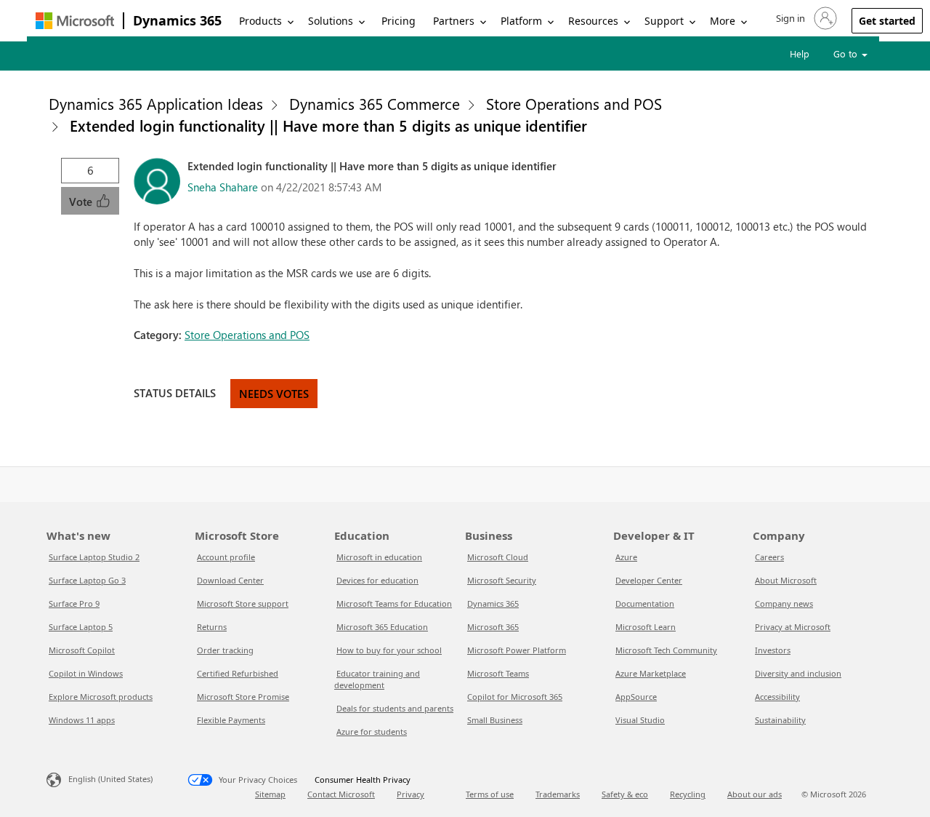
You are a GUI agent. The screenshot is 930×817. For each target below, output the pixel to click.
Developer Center (648, 580)
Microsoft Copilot (82, 650)
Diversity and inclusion (798, 673)
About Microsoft (786, 580)
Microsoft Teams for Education (394, 603)
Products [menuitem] (260, 21)
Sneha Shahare (222, 187)
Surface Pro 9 (74, 603)
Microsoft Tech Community (666, 650)
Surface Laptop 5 (81, 626)
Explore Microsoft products (101, 696)
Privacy (410, 794)
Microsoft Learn (645, 626)
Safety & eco (625, 794)
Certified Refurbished (237, 673)
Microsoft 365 (493, 626)
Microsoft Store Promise (243, 696)
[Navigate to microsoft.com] (75, 20)
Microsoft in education (379, 556)
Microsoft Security (501, 580)
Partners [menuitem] (453, 21)
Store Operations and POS (574, 103)
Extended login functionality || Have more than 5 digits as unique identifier (328, 125)
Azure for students (371, 731)
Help (799, 53)
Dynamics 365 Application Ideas (156, 103)
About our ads (754, 794)
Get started (887, 21)
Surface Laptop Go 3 (87, 580)
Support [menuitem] (664, 21)
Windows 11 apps (82, 719)
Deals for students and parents (394, 708)
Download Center (230, 580)
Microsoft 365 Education (382, 626)
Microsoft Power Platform (516, 650)
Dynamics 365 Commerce (374, 103)
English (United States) (110, 778)
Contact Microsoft (341, 794)
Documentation (644, 603)
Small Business (494, 719)
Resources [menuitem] (593, 21)
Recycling (687, 794)
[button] (805, 18)
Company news (784, 603)
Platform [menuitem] (521, 21)
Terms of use (490, 794)
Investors (772, 650)
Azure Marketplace (650, 673)
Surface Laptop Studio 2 (94, 556)
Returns (212, 626)
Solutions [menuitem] (330, 21)
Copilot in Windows (86, 673)
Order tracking (225, 650)
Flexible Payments (231, 719)
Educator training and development (377, 679)
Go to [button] (846, 53)
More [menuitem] (722, 21)
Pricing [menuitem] (398, 21)
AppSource (636, 696)
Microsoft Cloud (497, 556)
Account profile (226, 556)
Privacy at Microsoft (792, 626)
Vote (82, 201)
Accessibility (777, 696)
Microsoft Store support (242, 603)
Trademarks (557, 794)
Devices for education (377, 580)
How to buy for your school (389, 650)
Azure (626, 556)
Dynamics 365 (177, 20)
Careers (769, 556)
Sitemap (270, 794)
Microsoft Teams (498, 673)
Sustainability (780, 719)
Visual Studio (640, 719)
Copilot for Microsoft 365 (514, 696)
